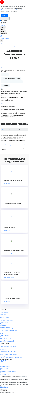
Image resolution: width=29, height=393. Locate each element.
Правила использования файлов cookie (11, 13)
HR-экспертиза (23, 129)
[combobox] (3, 390)
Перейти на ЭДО (8, 253)
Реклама (4, 129)
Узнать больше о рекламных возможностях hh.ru (14, 145)
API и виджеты (13, 129)
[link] (3, 31)
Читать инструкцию (9, 277)
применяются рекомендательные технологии (13, 376)
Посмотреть (7, 183)
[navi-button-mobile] (1, 40)
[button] (1, 35)
